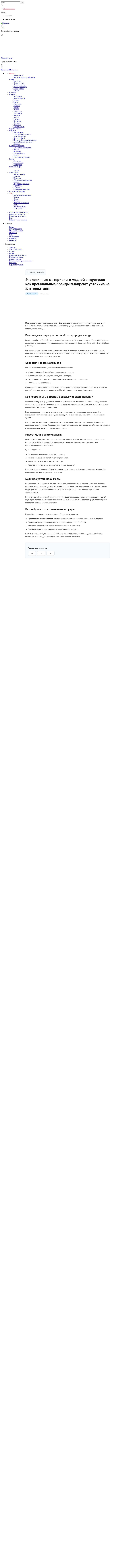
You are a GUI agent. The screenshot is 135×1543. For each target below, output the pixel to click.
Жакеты (16, 108)
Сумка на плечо (19, 85)
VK (32, 553)
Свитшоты (17, 121)
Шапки (16, 170)
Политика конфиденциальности (20, 261)
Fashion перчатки (20, 136)
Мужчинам (13, 70)
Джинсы (17, 106)
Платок (16, 149)
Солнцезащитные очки (22, 189)
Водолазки (17, 104)
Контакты (12, 240)
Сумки (11, 79)
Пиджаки (17, 115)
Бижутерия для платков (22, 157)
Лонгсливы (18, 113)
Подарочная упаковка (21, 184)
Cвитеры (17, 123)
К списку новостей (36, 272)
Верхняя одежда (19, 98)
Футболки (17, 125)
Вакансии (13, 238)
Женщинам (5, 70)
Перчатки (12, 130)
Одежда (12, 94)
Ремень (16, 182)
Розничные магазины (17, 214)
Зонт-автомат (18, 163)
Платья (16, 117)
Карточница (18, 186)
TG (41, 553)
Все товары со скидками (22, 195)
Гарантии (13, 263)
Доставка (12, 247)
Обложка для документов (23, 180)
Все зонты (17, 161)
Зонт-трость (18, 165)
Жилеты (16, 109)
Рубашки (17, 119)
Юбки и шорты (19, 127)
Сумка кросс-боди (20, 87)
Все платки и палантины (22, 148)
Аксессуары (13, 172)
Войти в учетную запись (18, 220)
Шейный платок (19, 153)
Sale (10, 193)
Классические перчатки (22, 134)
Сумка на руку (19, 83)
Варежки (17, 144)
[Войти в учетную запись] (2, 66)
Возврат (12, 253)
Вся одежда (18, 96)
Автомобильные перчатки (23, 142)
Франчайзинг (14, 236)
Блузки (16, 100)
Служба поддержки (16, 265)
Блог (11, 218)
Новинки (12, 92)
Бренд (11, 227)
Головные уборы (15, 167)
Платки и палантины (16, 146)
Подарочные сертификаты (18, 212)
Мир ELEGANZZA (16, 231)
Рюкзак (16, 90)
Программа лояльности (17, 216)
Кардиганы (18, 111)
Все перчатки (18, 132)
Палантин (17, 151)
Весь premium (18, 75)
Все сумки (17, 81)
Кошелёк (17, 176)
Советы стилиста (9, 9)
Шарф (16, 155)
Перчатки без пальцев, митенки (25, 140)
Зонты (11, 159)
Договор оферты (15, 259)
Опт (11, 235)
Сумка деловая (19, 89)
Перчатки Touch (19, 138)
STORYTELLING (15, 229)
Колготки (17, 187)
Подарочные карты (16, 257)
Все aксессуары (19, 174)
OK (50, 553)
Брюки (16, 102)
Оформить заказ (6, 58)
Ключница (17, 178)
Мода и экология (32, 294)
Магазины (13, 233)
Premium (12, 73)
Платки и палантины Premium (24, 77)
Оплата (12, 251)
